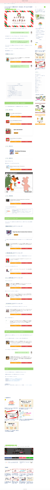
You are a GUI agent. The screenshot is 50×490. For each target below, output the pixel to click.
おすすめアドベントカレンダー (13, 90)
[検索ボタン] (38, 2)
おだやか (6, 446)
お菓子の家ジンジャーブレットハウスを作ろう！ (15, 95)
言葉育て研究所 (25, 0)
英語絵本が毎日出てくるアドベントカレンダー (16, 91)
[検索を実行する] (44, 7)
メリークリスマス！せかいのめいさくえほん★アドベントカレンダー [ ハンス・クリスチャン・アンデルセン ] (21, 259)
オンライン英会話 (38, 77)
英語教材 (15, 9)
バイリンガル (9, 446)
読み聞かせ (38, 90)
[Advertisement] (19, 75)
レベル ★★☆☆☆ (12, 87)
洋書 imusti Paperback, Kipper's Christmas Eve (17, 166)
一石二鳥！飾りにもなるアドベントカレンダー (16, 94)
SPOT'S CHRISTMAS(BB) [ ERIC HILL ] (16, 120)
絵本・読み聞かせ (38, 84)
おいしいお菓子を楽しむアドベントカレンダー (16, 93)
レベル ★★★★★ (12, 89)
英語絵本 (28, 446)
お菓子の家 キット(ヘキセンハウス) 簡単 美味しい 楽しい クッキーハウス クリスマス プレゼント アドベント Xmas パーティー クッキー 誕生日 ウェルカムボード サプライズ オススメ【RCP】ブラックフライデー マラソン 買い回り (21, 342)
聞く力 (37, 86)
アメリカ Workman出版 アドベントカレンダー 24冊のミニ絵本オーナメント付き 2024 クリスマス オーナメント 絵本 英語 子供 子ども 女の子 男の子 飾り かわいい (21, 244)
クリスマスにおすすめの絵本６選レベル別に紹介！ (16, 85)
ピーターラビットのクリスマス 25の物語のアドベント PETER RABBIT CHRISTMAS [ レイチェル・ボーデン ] (20, 58)
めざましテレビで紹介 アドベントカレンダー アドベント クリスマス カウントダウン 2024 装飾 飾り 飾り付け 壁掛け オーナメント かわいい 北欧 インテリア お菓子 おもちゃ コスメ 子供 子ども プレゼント (21, 310)
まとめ (9, 96)
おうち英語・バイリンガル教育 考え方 (9, 9)
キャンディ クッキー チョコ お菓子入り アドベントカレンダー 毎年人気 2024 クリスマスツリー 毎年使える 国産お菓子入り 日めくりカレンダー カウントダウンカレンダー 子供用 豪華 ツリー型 (21, 295)
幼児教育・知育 (38, 80)
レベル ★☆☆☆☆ (12, 86)
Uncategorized (38, 74)
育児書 (26, 446)
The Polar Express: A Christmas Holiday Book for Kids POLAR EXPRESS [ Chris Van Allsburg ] (19, 200)
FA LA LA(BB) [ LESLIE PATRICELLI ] (16, 113)
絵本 (23, 446)
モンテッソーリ (13, 446)
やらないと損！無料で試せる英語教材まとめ (15, 379)
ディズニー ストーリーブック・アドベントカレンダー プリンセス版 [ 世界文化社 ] (21, 269)
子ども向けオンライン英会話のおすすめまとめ (15, 378)
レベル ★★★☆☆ (12, 88)
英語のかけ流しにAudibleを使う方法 (14, 380)
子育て (18, 446)
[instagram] (40, 39)
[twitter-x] (39, 39)
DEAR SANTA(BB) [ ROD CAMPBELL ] (16, 138)
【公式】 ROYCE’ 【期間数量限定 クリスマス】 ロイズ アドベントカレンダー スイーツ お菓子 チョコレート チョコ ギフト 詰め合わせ (20, 284)
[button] (8, 457)
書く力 (37, 83)
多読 (16, 446)
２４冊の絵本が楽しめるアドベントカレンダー (16, 92)
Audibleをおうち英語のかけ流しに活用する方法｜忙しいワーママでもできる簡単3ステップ (21, 210)
